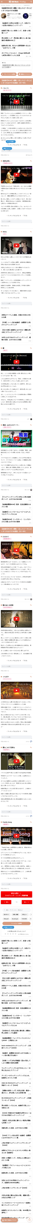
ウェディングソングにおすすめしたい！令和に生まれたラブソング (16, 1069)
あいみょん (6, 90)
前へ (6, 902)
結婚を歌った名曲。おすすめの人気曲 (16, 1174)
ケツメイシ (6, 679)
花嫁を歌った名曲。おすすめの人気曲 (16, 1129)
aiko (5, 350)
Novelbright (15, 919)
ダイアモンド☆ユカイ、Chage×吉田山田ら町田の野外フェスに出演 (16, 54)
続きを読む (16, 894)
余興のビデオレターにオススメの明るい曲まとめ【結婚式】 (16, 1152)
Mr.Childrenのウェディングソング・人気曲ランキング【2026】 (16, 1099)
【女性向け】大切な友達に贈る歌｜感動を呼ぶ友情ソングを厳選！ (16, 1032)
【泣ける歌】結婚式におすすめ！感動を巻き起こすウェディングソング (16, 331)
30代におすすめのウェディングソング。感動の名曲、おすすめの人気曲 (16, 339)
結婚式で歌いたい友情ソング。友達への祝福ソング (16, 32)
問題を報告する (5, 155)
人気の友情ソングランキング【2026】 (16, 1189)
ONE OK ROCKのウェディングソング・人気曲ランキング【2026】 (16, 1084)
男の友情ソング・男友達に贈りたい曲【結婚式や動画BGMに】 (16, 39)
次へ (26, 902)
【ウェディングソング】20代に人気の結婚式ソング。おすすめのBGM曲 (16, 498)
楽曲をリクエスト (25, 74)
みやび (27, 741)
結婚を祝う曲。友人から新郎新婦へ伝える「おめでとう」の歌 (16, 47)
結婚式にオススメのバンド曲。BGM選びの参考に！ (16, 1211)
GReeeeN (6, 919)
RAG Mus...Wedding (5, 5)
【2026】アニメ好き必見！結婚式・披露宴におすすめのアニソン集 (16, 1137)
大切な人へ (24, 914)
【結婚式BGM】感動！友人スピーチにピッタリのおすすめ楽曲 (16, 66)
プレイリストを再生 (8, 74)
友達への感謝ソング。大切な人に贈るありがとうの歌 (16, 1159)
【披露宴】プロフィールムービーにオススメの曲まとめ (16, 1167)
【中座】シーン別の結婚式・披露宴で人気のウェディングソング (16, 324)
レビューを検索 (16, 923)
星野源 (5, 824)
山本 (28, 419)
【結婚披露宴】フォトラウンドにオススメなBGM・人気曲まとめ (16, 1039)
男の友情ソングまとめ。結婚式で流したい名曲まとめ (16, 1107)
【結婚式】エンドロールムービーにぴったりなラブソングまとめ (16, 513)
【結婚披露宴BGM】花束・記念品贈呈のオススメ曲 (16, 506)
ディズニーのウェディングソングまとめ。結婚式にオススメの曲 (16, 1077)
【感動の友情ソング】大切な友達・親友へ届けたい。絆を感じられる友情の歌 (16, 1092)
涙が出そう (6, 914)
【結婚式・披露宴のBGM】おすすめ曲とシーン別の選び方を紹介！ (16, 1054)
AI (4, 234)
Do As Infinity (7, 607)
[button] (29, 1219)
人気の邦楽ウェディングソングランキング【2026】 (16, 1144)
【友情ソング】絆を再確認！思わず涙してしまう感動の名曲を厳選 (16, 1062)
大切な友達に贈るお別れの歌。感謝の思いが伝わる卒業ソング (16, 1196)
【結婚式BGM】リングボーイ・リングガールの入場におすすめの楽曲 (16, 521)
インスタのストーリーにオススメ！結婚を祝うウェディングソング (16, 1204)
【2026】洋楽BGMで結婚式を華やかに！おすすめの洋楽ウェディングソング (16, 1114)
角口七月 (27, 489)
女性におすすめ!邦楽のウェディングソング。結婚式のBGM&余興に (16, 1182)
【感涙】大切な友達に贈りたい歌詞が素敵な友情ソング (16, 1122)
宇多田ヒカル (7, 163)
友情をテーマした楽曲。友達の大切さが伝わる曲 (16, 316)
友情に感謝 (15, 914)
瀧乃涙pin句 (29, 155)
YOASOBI (24, 919)
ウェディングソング (16, 5)
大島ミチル (6, 427)
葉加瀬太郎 (6, 538)
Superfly (6, 749)
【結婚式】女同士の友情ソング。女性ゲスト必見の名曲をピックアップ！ (16, 24)
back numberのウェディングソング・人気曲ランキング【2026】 (16, 1047)
